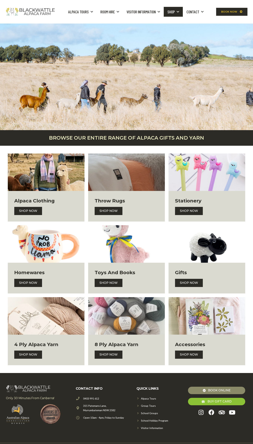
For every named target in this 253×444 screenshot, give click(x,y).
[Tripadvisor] (221, 412)
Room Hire (107, 11)
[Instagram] (201, 412)
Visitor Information (141, 11)
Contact (193, 11)
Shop (171, 11)
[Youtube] (232, 412)
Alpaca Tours (78, 11)
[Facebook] (211, 412)
